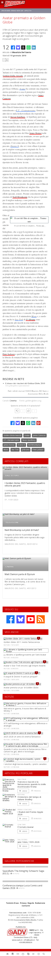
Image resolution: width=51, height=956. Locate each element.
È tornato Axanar (26, 827)
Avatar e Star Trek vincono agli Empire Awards (25, 665)
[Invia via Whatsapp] (28, 47)
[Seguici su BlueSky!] (20, 619)
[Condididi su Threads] (23, 47)
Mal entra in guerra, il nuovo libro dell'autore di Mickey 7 (25, 709)
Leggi (24, 791)
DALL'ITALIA (22, 779)
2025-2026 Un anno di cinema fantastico (22, 736)
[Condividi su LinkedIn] (33, 47)
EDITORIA (21, 794)
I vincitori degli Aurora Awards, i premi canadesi (25, 764)
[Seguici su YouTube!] (30, 619)
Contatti (26, 905)
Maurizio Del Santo (21, 52)
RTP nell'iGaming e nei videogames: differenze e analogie (25, 724)
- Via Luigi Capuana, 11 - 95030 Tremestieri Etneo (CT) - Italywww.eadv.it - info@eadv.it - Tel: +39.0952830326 (28, 936)
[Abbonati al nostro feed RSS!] (40, 619)
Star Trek (19, 319)
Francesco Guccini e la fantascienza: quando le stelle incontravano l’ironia (32, 784)
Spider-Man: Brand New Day (12, 11)
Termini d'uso (12, 903)
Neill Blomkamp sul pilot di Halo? (22, 530)
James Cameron (39, 435)
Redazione (40, 903)
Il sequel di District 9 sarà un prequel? (20, 676)
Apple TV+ (28, 11)
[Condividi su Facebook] (13, 47)
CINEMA (9, 567)
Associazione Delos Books (25, 920)
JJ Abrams (30, 319)
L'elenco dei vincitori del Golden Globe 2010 (25, 383)
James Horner (35, 133)
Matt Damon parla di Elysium (20, 574)
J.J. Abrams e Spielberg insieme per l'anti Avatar (25, 654)
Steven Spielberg (17, 116)
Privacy (23, 903)
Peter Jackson (9, 354)
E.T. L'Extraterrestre (11, 440)
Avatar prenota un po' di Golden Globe (21, 687)
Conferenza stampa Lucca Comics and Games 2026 (22, 887)
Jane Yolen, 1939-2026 (29, 842)
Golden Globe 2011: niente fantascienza (22, 642)
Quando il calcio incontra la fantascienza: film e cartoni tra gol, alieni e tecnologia (25, 750)
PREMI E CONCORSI (25, 809)
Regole (31, 903)
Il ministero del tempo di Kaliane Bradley (29, 798)
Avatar (22, 88)
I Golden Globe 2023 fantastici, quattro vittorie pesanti (25, 484)
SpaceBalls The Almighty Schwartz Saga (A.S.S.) (23, 872)
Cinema (13, 400)
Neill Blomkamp (20, 196)
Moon (34, 316)
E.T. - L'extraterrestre (25, 110)
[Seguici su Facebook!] (10, 619)
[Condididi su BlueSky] (18, 47)
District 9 (14, 146)
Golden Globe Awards (13, 75)
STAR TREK (22, 824)
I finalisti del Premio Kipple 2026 (30, 813)
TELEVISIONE (11, 522)
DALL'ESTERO (12, 475)
